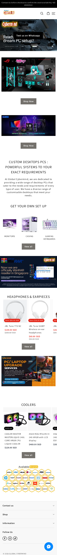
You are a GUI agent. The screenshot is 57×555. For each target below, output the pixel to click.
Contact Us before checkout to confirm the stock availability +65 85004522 (29, 3)
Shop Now (28, 101)
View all (28, 246)
